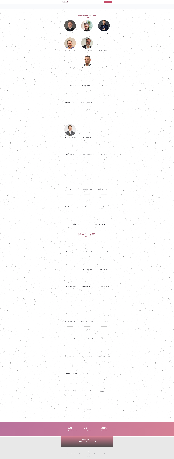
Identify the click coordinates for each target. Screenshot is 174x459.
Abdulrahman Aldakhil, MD (70, 373)
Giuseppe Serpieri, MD (87, 67)
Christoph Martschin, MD (70, 137)
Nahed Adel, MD (104, 154)
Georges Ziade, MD (70, 67)
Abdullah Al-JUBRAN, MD (104, 356)
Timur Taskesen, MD (70, 102)
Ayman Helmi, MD (70, 269)
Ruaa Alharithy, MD (87, 269)
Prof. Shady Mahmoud (104, 120)
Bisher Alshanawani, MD (70, 286)
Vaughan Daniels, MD (99, 224)
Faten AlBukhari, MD (104, 338)
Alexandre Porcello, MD (104, 189)
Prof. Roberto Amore (70, 50)
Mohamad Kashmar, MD (87, 154)
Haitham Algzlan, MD (87, 356)
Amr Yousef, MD (104, 102)
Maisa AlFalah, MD (70, 338)
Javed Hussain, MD (87, 206)
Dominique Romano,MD (104, 50)
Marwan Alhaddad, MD (87, 338)
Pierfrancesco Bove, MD (70, 85)
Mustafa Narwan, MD (87, 85)
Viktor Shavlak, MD (104, 85)
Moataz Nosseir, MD (70, 120)
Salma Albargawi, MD (70, 321)
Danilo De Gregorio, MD (104, 33)
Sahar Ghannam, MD (87, 120)
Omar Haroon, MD (87, 137)
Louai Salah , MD (87, 409)
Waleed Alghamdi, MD (70, 252)
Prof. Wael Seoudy (70, 172)
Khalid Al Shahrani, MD (87, 321)
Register (81, 453)
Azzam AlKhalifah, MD (70, 356)
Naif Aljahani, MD (87, 390)
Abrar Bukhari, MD (103, 321)
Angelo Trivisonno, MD (104, 67)
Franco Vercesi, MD (87, 50)
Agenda (75, 453)
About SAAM (69, 453)
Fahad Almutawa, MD (74, 224)
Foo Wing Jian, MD (87, 172)
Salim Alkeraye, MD (104, 286)
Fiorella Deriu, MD (104, 172)
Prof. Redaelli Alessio (87, 189)
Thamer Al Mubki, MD (70, 304)
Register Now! (108, 2)
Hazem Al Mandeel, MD (87, 286)
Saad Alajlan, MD (104, 269)
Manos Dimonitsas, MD (87, 33)
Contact (105, 453)
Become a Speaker (98, 453)
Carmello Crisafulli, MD (103, 137)
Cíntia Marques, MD (70, 206)
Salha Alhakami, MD (70, 390)
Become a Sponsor (88, 453)
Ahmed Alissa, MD (103, 252)
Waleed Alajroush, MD (87, 252)
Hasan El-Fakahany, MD (87, 102)
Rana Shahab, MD (87, 304)
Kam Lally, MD (70, 189)
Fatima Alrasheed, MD (103, 373)
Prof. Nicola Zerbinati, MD (70, 33)
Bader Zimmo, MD (104, 304)
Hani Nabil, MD (104, 206)
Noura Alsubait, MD (87, 373)
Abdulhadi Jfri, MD (104, 391)
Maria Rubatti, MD (70, 154)
